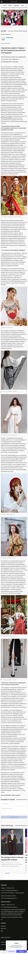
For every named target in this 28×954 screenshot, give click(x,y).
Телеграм (3, 926)
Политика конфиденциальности (9, 898)
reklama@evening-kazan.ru (10, 907)
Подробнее (11, 951)
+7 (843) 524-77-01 (10, 904)
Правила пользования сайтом (8, 895)
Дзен (2, 931)
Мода (4, 5)
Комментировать (14, 817)
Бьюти (10, 5)
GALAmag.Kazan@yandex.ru (11, 890)
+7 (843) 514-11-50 (10, 888)
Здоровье (16, 5)
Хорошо (21, 951)
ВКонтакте (3, 928)
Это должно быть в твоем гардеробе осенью (12, 858)
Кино (22, 5)
